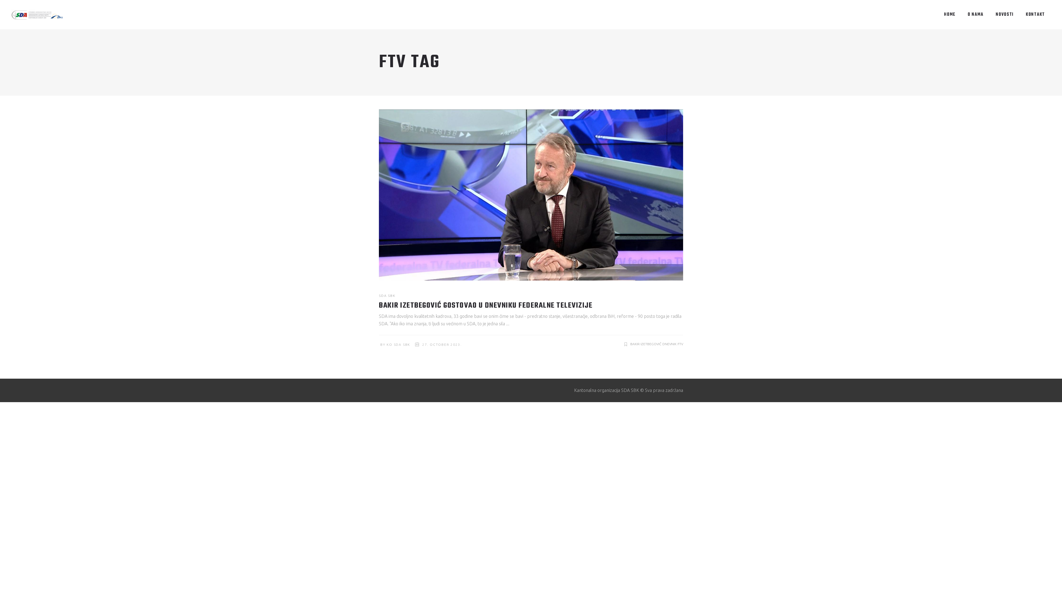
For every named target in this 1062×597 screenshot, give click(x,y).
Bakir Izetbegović (645, 344)
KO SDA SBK (398, 344)
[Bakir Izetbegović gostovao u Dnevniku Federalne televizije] (531, 195)
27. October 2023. (442, 344)
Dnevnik (669, 344)
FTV (680, 344)
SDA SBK (387, 295)
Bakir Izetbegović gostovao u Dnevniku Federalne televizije (485, 305)
